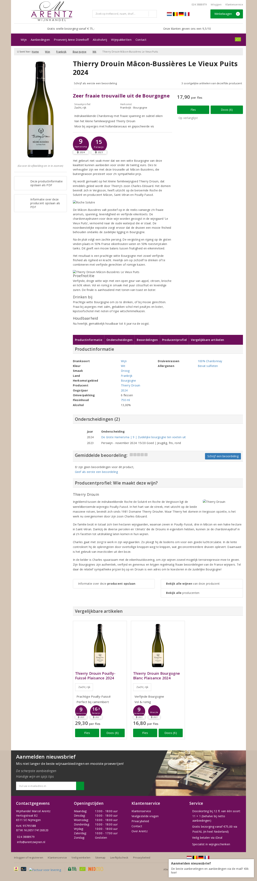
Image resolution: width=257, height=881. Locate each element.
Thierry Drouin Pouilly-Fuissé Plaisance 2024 (95, 675)
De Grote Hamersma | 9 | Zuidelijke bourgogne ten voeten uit (143, 437)
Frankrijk (61, 51)
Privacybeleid (140, 821)
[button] (81, 144)
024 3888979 (26, 837)
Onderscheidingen (119, 340)
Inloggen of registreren (28, 857)
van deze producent (193, 583)
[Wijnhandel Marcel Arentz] (51, 11)
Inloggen (216, 4)
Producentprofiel (174, 340)
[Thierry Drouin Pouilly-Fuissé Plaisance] (100, 645)
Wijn (24, 40)
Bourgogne (79, 51)
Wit (94, 51)
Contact (141, 40)
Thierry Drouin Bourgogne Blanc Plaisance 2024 (156, 675)
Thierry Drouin (130, 385)
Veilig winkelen (80, 857)
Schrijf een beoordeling (223, 456)
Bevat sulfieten (208, 366)
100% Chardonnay (210, 361)
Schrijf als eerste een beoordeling (95, 83)
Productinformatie (88, 340)
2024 (124, 390)
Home (35, 51)
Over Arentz (140, 831)
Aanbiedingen (40, 40)
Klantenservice (234, 4)
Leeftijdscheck (119, 857)
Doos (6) (227, 110)
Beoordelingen (147, 340)
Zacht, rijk (84, 687)
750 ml (125, 400)
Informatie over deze (107, 583)
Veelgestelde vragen (145, 816)
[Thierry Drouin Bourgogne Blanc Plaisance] (158, 645)
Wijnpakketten (121, 40)
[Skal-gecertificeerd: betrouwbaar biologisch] (238, 39)
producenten (182, 593)
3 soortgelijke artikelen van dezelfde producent (212, 83)
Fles (193, 110)
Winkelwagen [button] (226, 14)
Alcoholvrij (100, 40)
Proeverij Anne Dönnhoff (71, 40)
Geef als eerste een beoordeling (96, 472)
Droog (125, 371)
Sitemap (100, 857)
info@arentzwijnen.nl (31, 842)
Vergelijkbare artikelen (207, 340)
